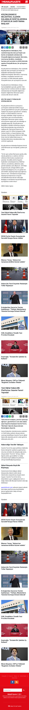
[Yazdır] (13, 47)
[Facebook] (2, 47)
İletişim (15, 676)
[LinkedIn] (7, 47)
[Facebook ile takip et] (12, 682)
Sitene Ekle (14, 678)
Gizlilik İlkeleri (23, 676)
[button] (21, 47)
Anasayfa (4, 676)
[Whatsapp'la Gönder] (10, 47)
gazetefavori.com (7, 487)
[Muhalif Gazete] (11, 1)
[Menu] (27, 2)
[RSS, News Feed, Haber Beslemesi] (17, 682)
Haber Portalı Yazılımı (15, 706)
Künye (10, 676)
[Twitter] (5, 47)
